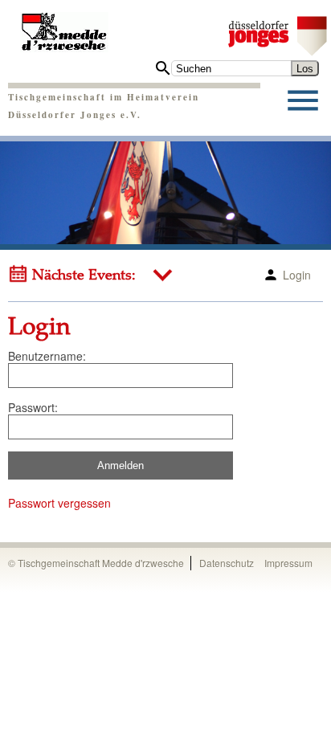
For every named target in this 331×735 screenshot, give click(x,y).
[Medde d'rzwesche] (64, 26)
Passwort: (33, 407)
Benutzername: (47, 356)
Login (297, 275)
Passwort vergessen (59, 503)
